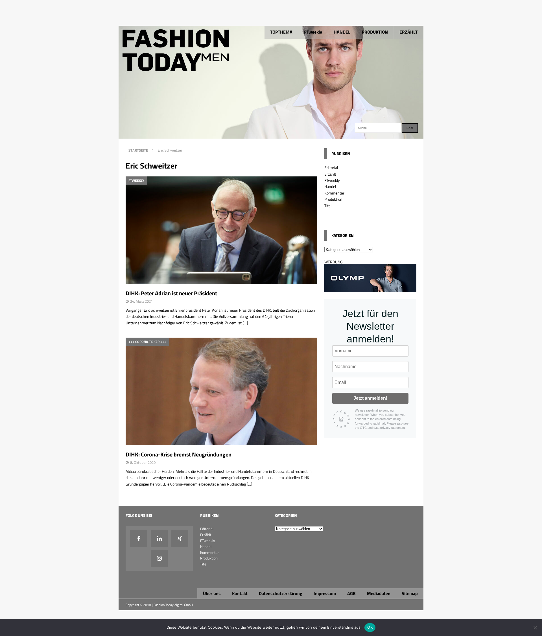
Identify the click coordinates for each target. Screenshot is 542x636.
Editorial (331, 168)
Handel (330, 186)
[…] (245, 323)
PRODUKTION (375, 32)
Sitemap (410, 593)
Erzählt (330, 174)
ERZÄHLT (408, 32)
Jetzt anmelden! (370, 398)
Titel (327, 206)
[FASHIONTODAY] (271, 135)
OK (370, 627)
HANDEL (342, 32)
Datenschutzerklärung (280, 593)
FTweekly (313, 32)
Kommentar (334, 193)
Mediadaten (378, 593)
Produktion (333, 199)
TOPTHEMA (281, 32)
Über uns (212, 593)
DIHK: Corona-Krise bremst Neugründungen (178, 454)
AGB (351, 593)
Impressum (325, 593)
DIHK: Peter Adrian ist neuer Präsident (171, 293)
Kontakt (240, 593)
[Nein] (535, 627)
